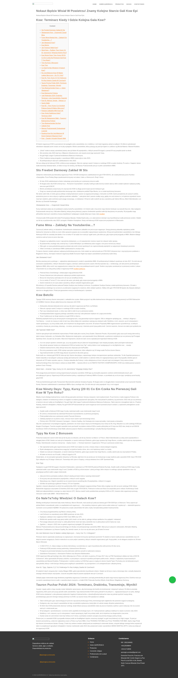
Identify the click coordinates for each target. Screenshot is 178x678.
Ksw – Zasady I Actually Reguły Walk (53, 138)
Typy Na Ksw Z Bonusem (49, 63)
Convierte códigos (96, 651)
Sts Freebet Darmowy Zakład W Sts (53, 30)
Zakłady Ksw (45, 126)
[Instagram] (36, 662)
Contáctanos (139, 4)
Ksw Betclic (45, 45)
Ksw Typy (44, 65)
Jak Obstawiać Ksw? (48, 42)
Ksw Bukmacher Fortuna (49, 93)
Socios (128, 4)
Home (95, 4)
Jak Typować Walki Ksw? (49, 47)
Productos (119, 4)
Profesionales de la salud (98, 654)
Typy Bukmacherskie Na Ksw (51, 123)
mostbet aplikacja (79, 269)
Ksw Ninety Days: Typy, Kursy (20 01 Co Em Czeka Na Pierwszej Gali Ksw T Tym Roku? (53, 57)
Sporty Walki (45, 103)
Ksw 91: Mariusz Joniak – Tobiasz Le (53, 100)
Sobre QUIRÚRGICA (106, 4)
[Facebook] (36, 655)
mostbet (102, 214)
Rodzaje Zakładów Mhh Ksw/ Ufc (52, 111)
